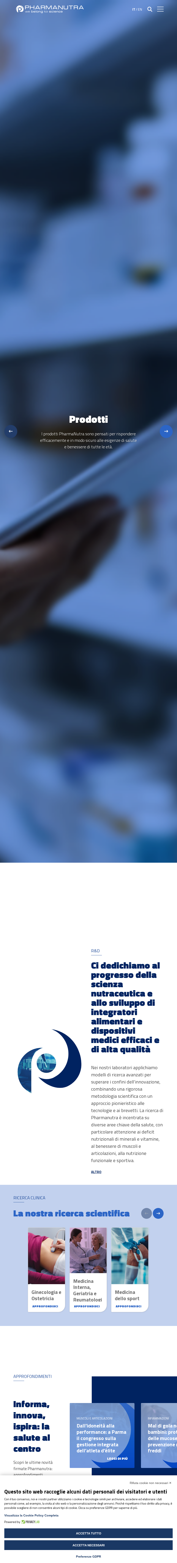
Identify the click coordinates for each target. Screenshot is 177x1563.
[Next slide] (166, 431)
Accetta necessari (89, 1545)
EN (140, 9)
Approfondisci (45, 1306)
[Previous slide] (10, 431)
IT (133, 9)
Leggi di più (117, 1458)
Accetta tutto (88, 1533)
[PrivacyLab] (30, 1522)
